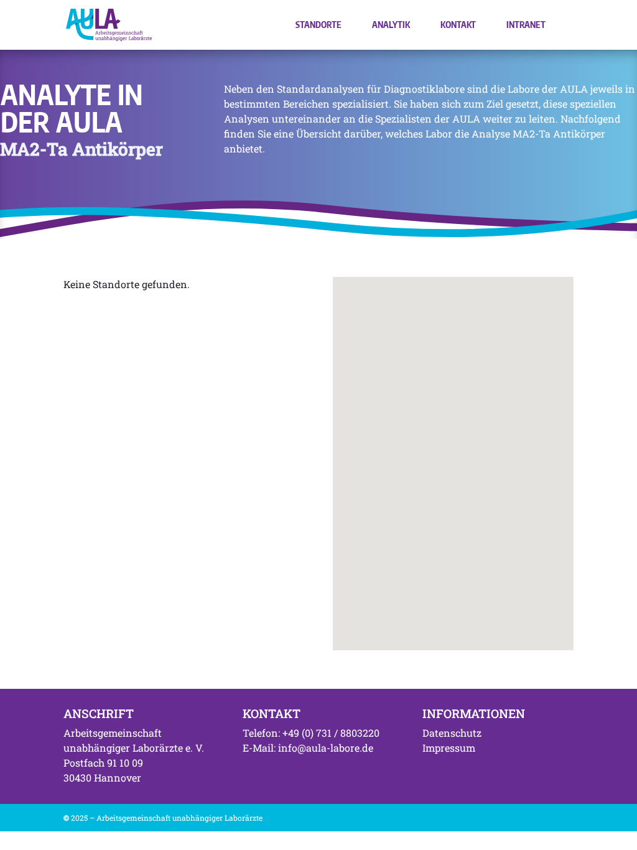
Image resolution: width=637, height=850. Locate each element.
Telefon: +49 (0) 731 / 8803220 (311, 732)
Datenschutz (451, 732)
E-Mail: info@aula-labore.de (308, 747)
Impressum (448, 747)
